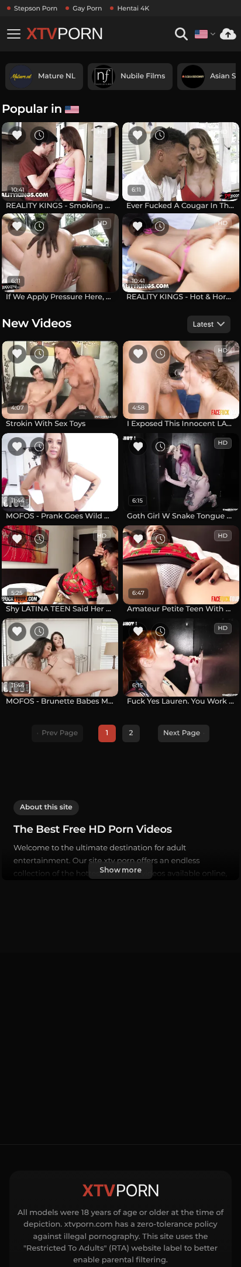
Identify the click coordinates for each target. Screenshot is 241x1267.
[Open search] (181, 34)
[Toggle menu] (13, 34)
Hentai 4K (133, 8)
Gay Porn (87, 8)
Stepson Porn (35, 8)
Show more (120, 870)
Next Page (181, 733)
